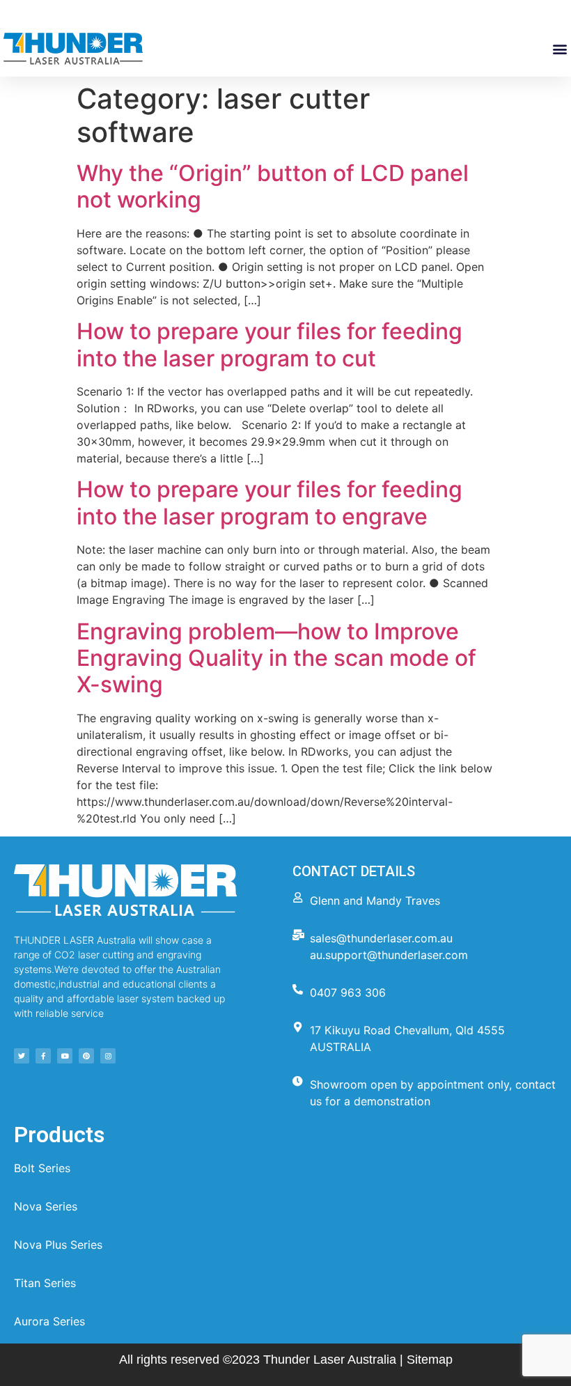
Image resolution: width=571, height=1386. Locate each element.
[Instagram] (108, 1056)
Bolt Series (42, 1168)
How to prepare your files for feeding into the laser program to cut (269, 344)
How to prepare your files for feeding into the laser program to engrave (269, 502)
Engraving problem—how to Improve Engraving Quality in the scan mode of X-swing (276, 658)
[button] (559, 49)
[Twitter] (21, 1056)
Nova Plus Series (58, 1245)
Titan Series (45, 1283)
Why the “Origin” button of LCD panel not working (273, 186)
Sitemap (430, 1359)
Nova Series (45, 1206)
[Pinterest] (86, 1056)
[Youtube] (64, 1056)
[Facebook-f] (43, 1056)
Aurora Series (49, 1321)
